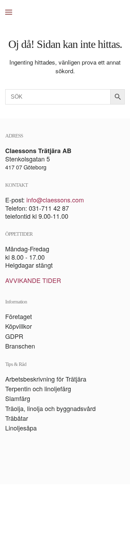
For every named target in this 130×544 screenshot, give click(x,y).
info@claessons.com (55, 199)
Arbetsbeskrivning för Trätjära (45, 378)
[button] (8, 12)
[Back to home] (65, 12)
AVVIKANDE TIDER (33, 280)
